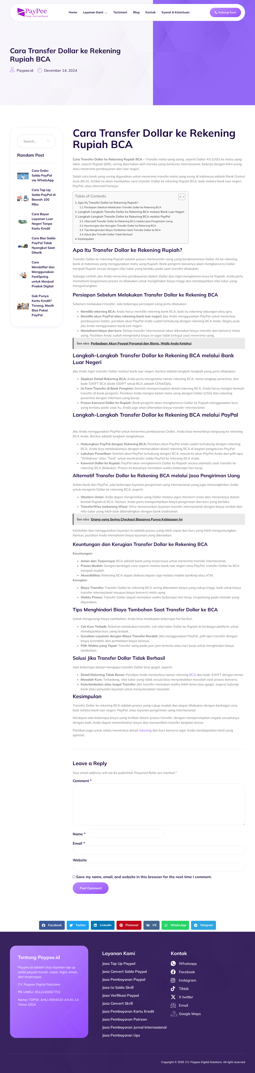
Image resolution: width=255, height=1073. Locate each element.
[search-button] (49, 141)
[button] (52, 925)
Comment (82, 780)
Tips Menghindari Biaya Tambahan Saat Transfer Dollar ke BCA (122, 230)
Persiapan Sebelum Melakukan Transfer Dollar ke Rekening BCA (122, 207)
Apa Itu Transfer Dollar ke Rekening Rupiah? (108, 202)
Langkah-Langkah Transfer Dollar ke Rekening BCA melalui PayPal (124, 216)
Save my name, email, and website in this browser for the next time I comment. (144, 877)
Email (79, 843)
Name (79, 834)
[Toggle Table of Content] (179, 196)
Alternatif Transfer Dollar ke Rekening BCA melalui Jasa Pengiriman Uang (128, 221)
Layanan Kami (93, 12)
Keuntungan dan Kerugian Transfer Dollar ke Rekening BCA (120, 225)
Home (73, 12)
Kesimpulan (86, 239)
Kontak (150, 12)
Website (80, 860)
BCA (192, 675)
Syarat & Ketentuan (175, 12)
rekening (145, 730)
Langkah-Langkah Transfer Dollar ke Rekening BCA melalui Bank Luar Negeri (131, 212)
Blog (136, 12)
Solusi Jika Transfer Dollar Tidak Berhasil (108, 234)
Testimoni (120, 12)
